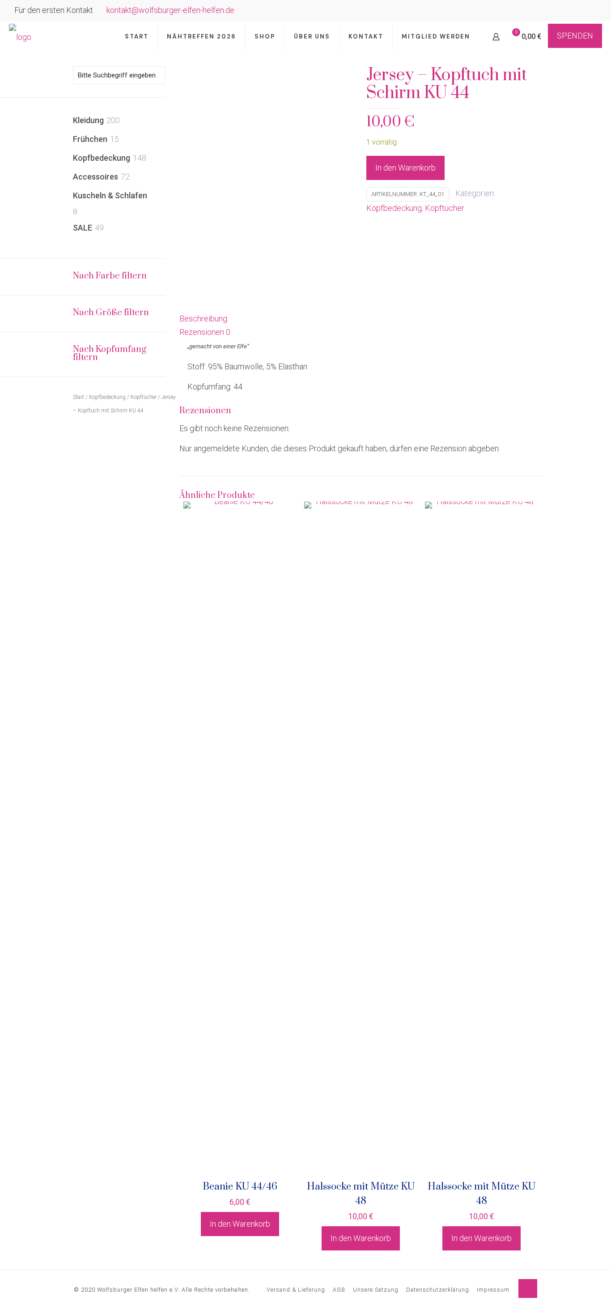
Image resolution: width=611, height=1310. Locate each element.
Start (78, 397)
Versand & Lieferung (296, 1289)
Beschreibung (203, 318)
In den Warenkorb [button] (240, 1224)
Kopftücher (444, 208)
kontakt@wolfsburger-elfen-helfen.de (170, 10)
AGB (339, 1289)
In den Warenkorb (405, 167)
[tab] (361, 318)
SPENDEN (575, 35)
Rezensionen (204, 332)
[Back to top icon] (527, 1288)
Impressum (493, 1289)
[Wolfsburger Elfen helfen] (20, 36)
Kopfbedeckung (394, 208)
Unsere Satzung (376, 1289)
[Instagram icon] (591, 11)
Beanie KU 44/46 (240, 1187)
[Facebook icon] (580, 11)
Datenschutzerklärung (437, 1289)
